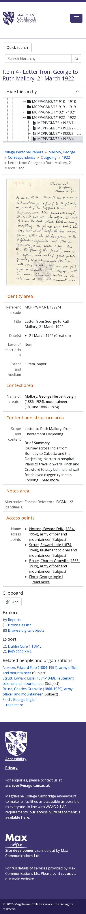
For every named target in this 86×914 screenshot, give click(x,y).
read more (50, 480)
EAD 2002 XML (20, 651)
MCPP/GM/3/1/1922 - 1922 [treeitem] (54, 117)
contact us (61, 873)
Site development (20, 850)
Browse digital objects (26, 630)
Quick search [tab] (17, 47)
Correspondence (22, 157)
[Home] (21, 18)
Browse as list (19, 625)
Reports (14, 619)
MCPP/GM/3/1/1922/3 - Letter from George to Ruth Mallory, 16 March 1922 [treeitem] (60, 133)
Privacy (11, 767)
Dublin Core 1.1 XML (24, 646)
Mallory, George (62, 152)
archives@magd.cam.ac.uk (27, 785)
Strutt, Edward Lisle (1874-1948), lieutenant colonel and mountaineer (53, 550)
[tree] (43, 120)
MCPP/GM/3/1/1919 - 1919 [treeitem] (54, 106)
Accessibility (15, 758)
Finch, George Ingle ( (46, 576)
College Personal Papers (23, 152)
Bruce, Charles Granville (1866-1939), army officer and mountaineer (54, 566)
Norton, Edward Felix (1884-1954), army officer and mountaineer (52, 534)
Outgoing (49, 157)
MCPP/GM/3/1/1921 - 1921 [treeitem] (54, 112)
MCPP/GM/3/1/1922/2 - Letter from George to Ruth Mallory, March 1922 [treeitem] (60, 128)
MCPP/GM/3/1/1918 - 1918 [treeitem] (54, 101)
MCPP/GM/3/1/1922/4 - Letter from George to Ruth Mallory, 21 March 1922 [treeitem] (60, 138)
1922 (66, 157)
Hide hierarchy (21, 91)
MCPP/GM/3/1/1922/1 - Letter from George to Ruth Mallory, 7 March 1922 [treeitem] (60, 122)
